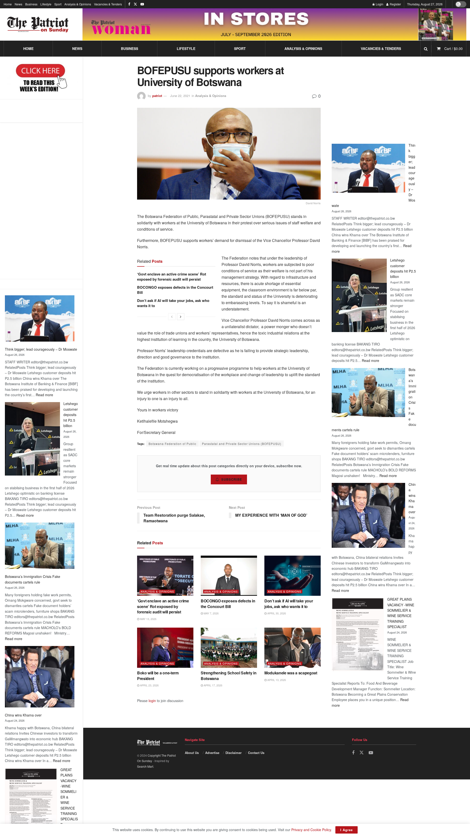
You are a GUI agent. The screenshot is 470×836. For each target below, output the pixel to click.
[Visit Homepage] (38, 24)
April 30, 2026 (276, 613)
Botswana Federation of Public (172, 444)
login (152, 700)
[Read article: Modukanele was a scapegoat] (292, 648)
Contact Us (256, 752)
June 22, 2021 (180, 95)
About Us (192, 752)
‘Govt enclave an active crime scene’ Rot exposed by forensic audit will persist (171, 276)
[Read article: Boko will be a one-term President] (165, 648)
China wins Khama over (23, 715)
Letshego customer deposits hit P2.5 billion (70, 414)
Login (379, 4)
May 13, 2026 (147, 619)
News (18, 4)
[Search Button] (426, 49)
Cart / (453, 48)
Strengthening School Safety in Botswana (228, 675)
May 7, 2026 (211, 613)
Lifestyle (45, 4)
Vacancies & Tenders (108, 4)
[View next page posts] (180, 316)
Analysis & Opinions (77, 4)
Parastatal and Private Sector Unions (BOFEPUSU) (241, 444)
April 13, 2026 (276, 680)
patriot (157, 95)
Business (31, 4)
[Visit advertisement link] (274, 24)
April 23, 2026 (149, 685)
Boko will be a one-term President (158, 675)
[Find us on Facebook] (129, 4)
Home (8, 4)
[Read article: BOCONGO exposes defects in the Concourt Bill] (229, 576)
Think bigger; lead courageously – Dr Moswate (41, 349)
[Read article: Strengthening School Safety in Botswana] (229, 648)
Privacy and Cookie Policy (311, 829)
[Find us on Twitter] (135, 4)
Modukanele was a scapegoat (290, 673)
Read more (44, 394)
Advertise (212, 752)
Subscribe (231, 479)
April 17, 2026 (212, 685)
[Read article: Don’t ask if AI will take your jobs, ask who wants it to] (292, 576)
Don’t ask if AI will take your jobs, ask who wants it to (173, 303)
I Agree (346, 829)
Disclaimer (233, 752)
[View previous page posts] (172, 316)
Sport (57, 4)
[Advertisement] (41, 200)
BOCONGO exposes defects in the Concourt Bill (175, 290)
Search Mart (145, 766)
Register (395, 4)
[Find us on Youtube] (142, 4)
